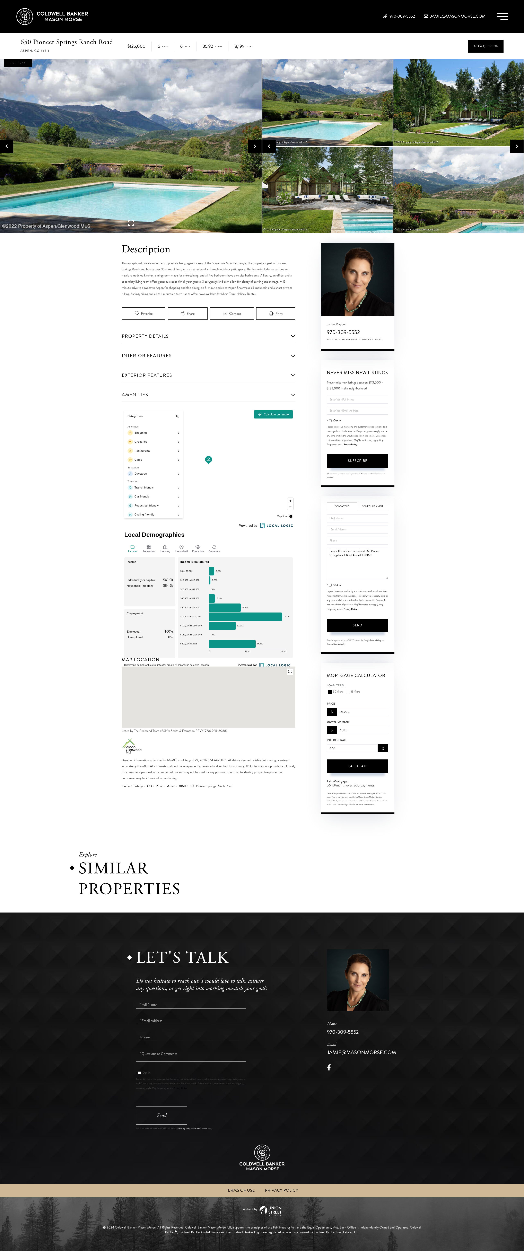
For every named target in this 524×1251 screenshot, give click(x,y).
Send (357, 625)
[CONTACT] (486, 46)
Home (126, 786)
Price (331, 704)
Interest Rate (337, 740)
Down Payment (338, 722)
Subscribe (357, 460)
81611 (182, 786)
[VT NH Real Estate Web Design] (262, 1211)
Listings (138, 786)
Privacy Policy (350, 444)
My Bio (378, 339)
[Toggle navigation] (502, 16)
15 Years (355, 692)
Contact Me (366, 339)
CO (149, 786)
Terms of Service (333, 644)
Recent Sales (349, 339)
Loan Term (336, 686)
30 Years (338, 692)
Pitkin (159, 786)
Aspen (171, 786)
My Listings (333, 339)
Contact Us (341, 506)
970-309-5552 (402, 16)
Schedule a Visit (372, 506)
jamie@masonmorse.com (457, 16)
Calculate (357, 766)
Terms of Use (240, 1190)
